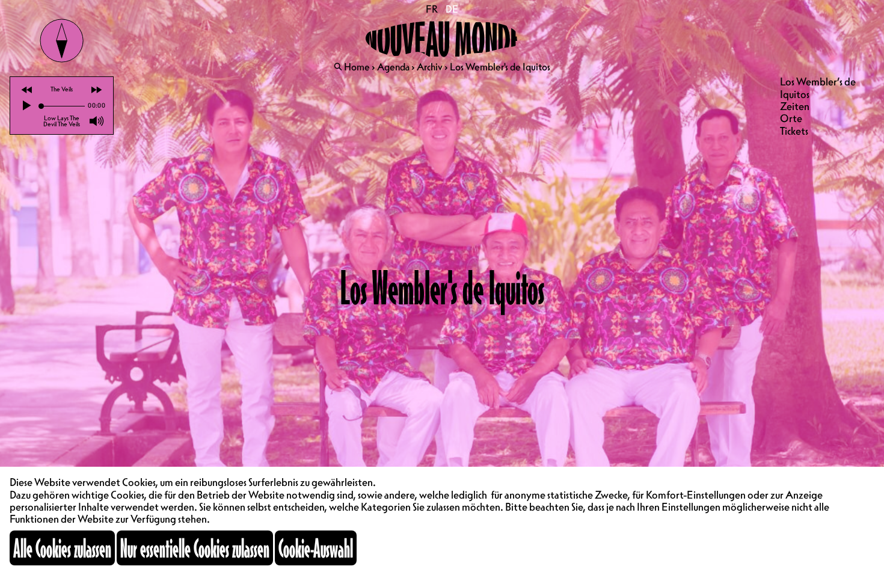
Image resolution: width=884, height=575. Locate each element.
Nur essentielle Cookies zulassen (194, 547)
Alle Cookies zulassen (62, 547)
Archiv (430, 66)
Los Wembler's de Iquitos (500, 66)
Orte (791, 118)
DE (452, 9)
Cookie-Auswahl (315, 547)
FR (432, 9)
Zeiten (794, 106)
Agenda (393, 66)
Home (357, 66)
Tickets (794, 131)
